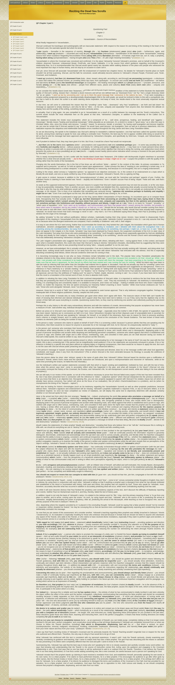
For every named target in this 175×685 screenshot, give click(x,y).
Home (60, 678)
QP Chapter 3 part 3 (18, 41)
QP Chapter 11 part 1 (16, 80)
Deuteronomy (58, 2)
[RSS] (10, 678)
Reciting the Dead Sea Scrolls (87, 11)
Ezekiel (89, 2)
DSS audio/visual (15, 2)
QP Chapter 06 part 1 (16, 61)
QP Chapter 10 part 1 (16, 77)
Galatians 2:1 (138, 58)
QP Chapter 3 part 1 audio (20, 37)
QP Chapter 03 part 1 (16, 34)
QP (125, 2)
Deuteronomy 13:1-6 (100, 629)
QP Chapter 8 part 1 (15, 69)
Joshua (67, 2)
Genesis (25, 2)
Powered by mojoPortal (96, 674)
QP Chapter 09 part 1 (16, 73)
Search (72, 678)
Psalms (102, 2)
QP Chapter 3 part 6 (18, 48)
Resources (118, 2)
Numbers (48, 2)
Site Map (57, 674)
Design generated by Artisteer (112, 674)
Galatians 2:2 (54, 87)
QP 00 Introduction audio (17, 22)
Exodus (33, 2)
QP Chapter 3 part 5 (18, 46)
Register (78, 678)
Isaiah (82, 2)
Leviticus (40, 2)
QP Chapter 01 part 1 (16, 26)
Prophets (109, 2)
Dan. (95, 2)
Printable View (64, 674)
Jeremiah (74, 2)
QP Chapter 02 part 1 (16, 30)
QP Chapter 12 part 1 (16, 84)
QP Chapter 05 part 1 (16, 57)
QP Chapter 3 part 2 (18, 39)
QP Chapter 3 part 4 (18, 44)
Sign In (84, 678)
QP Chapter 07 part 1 (16, 65)
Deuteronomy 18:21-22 (61, 477)
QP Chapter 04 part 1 (16, 53)
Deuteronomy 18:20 (75, 422)
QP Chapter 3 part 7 (18, 50)
